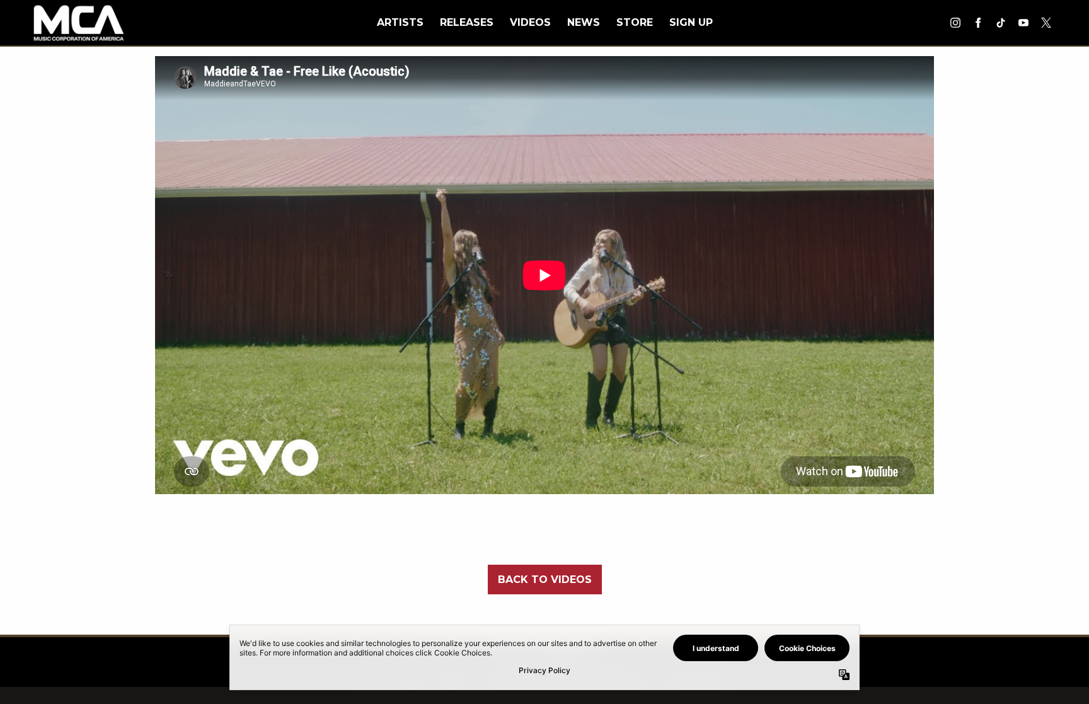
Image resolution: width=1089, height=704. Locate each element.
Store (634, 22)
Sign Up (691, 22)
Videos (530, 22)
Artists (400, 22)
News (583, 22)
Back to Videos (545, 580)
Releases (466, 22)
